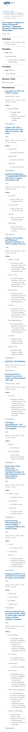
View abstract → (10, 124)
